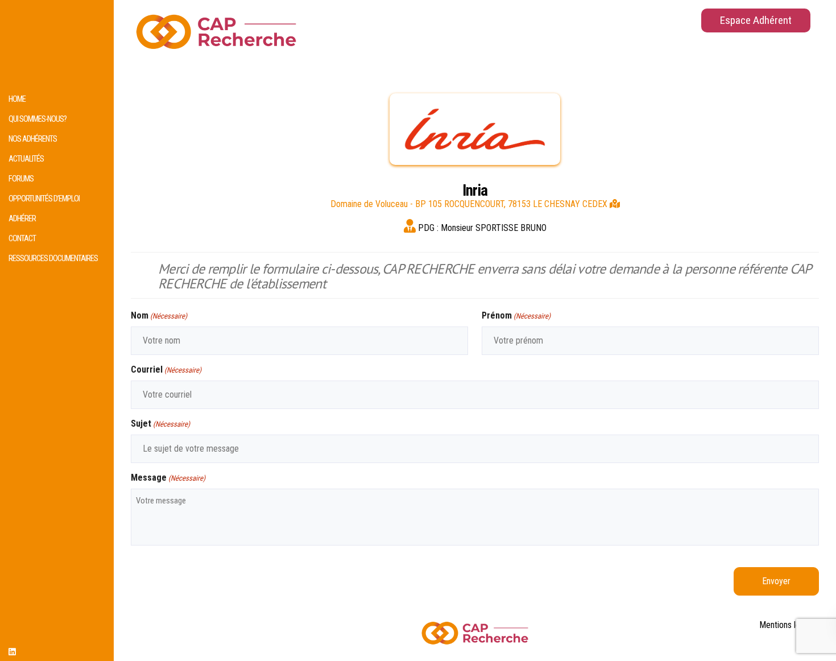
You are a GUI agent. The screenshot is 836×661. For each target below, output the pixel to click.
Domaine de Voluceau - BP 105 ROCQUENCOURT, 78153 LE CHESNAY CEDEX (470, 204)
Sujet (160, 423)
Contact (22, 238)
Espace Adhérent (756, 20)
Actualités (26, 159)
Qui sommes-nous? (38, 119)
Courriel (166, 369)
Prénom (516, 315)
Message (168, 477)
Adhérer (22, 219)
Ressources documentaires (53, 258)
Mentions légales (789, 624)
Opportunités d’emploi (44, 199)
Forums (21, 179)
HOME (17, 99)
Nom (159, 315)
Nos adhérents (33, 139)
